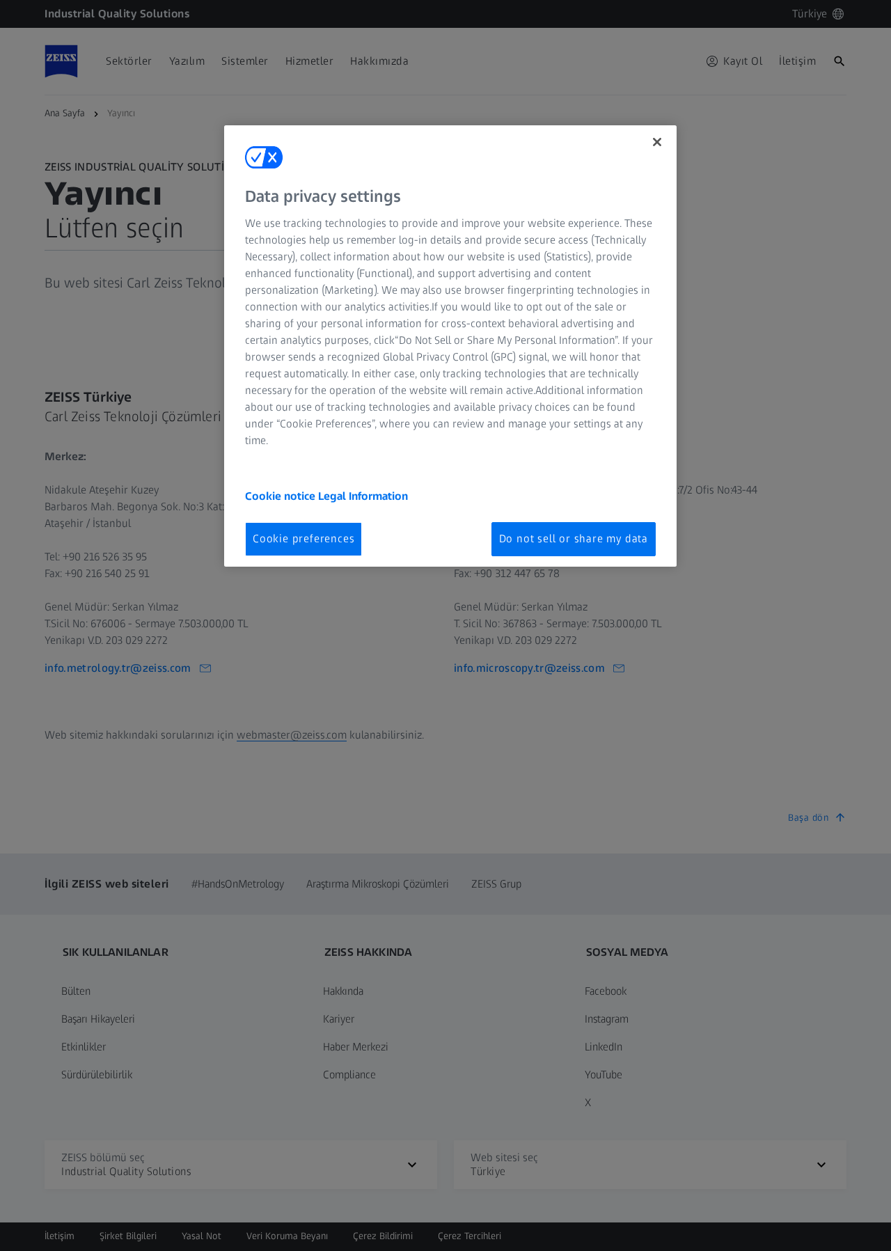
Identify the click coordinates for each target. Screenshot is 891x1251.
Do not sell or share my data (573, 538)
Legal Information (363, 496)
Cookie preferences (303, 538)
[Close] (657, 142)
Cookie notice (281, 496)
